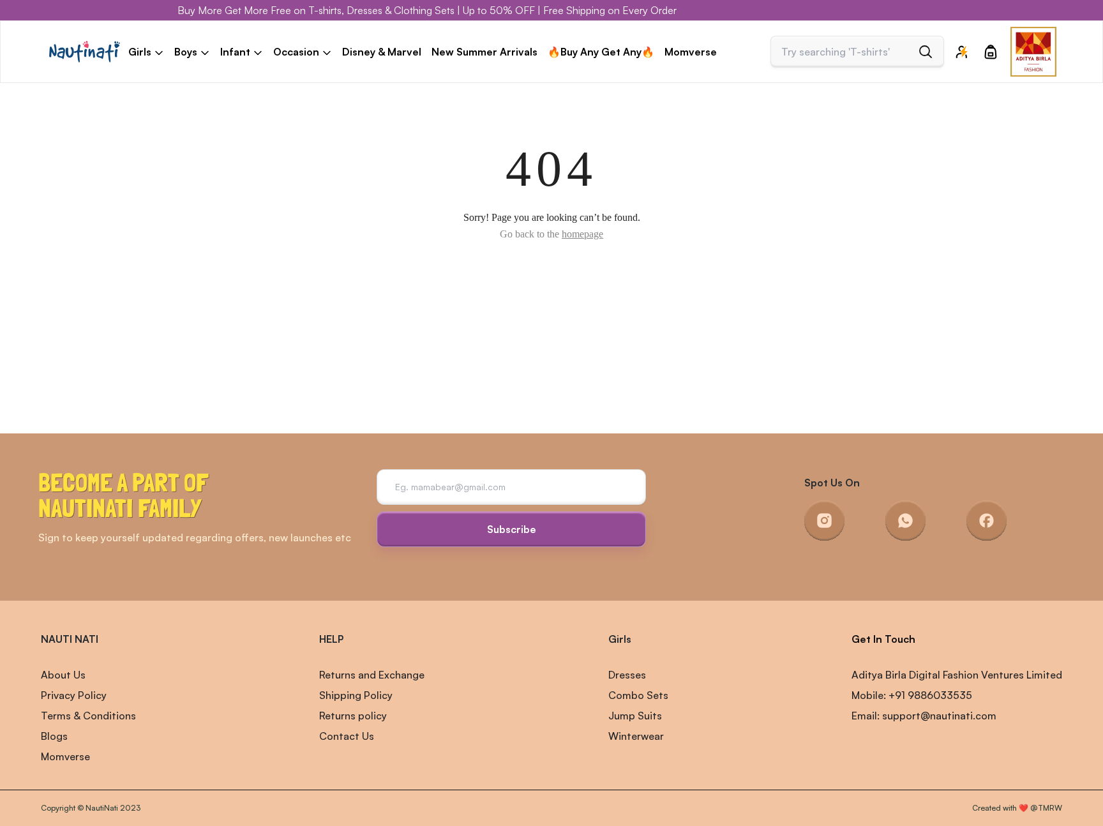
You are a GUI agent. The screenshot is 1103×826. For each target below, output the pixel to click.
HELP (331, 639)
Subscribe (511, 529)
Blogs (54, 736)
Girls (619, 639)
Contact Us (346, 736)
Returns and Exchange (371, 674)
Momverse (690, 51)
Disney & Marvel (381, 51)
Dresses (627, 674)
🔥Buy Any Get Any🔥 (601, 51)
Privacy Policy (74, 695)
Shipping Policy (356, 695)
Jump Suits (635, 715)
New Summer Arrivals (484, 51)
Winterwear (636, 736)
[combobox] (846, 51)
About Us (63, 674)
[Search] (925, 51)
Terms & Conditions (88, 715)
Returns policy (353, 715)
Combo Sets (638, 695)
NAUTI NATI (69, 639)
